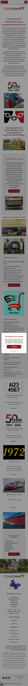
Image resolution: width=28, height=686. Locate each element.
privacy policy (19, 343)
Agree (15, 346)
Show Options (13, 351)
